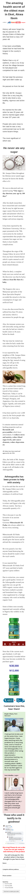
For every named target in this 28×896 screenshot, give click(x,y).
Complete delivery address (11, 869)
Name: (5, 863)
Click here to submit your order (11, 891)
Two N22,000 (8, 885)
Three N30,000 (9, 887)
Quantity (5, 882)
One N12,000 (8, 884)
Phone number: (7, 875)
